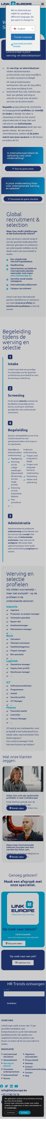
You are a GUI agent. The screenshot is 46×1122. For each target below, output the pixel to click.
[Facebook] (1, 1086)
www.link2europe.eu (20, 275)
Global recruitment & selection (23, 219)
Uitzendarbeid (10, 1060)
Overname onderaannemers (11, 1070)
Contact (29, 1072)
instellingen (11, 1108)
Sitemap (29, 1063)
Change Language (23, 36)
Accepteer (24, 1113)
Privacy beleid (31, 1060)
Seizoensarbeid (10, 1075)
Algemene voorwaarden (31, 1055)
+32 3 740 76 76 (10, 1094)
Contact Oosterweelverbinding (34, 1067)
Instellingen (11, 1113)
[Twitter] (6, 1086)
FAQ (27, 1075)
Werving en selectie (8, 1064)
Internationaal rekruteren (10, 1055)
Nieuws (6, 1078)
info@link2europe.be (14, 1090)
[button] (42, 4)
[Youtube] (16, 1086)
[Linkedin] (11, 1086)
